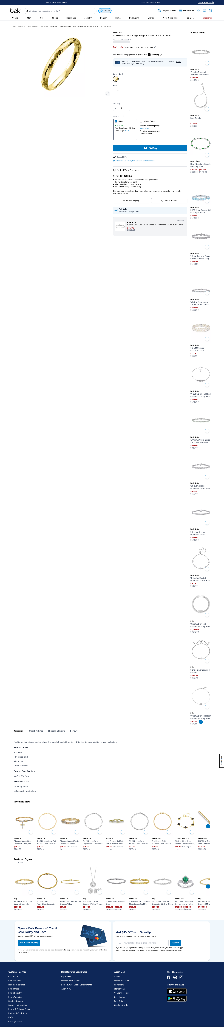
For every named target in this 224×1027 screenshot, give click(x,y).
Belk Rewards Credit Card (74, 971)
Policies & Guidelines (17, 1013)
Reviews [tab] (73, 731)
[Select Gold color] (115, 79)
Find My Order (14, 980)
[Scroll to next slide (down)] (201, 722)
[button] (155, 47)
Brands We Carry (121, 980)
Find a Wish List (15, 997)
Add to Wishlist (171, 201)
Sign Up (175, 943)
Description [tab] (18, 731)
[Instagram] (181, 977)
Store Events (119, 989)
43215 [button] (127, 131)
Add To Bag (150, 148)
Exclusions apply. (177, 948)
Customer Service (17, 971)
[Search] (26, 11)
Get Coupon (67, 2)
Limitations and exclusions (160, 191)
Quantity (116, 103)
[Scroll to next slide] (208, 826)
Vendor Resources (122, 993)
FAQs (10, 1017)
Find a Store (13, 989)
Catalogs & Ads (15, 1021)
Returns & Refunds (16, 985)
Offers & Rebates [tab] (36, 731)
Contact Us (13, 976)
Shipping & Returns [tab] (56, 731)
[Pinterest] (175, 977)
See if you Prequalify (135, 64)
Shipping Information (17, 1005)
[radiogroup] (150, 91)
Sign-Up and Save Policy (146, 948)
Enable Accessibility (206, 2)
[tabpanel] (112, 766)
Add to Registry (132, 201)
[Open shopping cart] (210, 10)
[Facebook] (169, 977)
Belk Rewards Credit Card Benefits (76, 985)
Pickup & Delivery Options (19, 1009)
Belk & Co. (117, 32)
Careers (117, 976)
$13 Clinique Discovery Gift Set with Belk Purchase (134, 161)
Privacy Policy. (166, 948)
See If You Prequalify (29, 942)
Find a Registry (14, 993)
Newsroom (119, 985)
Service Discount (15, 1001)
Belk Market (119, 997)
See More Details (120, 194)
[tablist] (112, 731)
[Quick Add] (207, 63)
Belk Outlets (119, 1001)
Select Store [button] (144, 129)
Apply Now (66, 989)
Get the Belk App (175, 984)
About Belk (119, 971)
